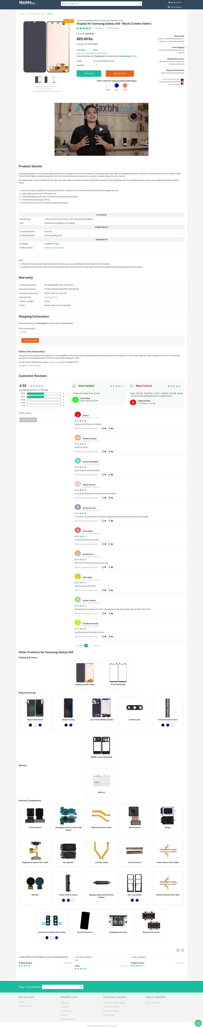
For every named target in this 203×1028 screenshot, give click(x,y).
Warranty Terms (51, 297)
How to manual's (153, 1002)
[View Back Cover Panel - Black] (30, 725)
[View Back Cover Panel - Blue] (40, 725)
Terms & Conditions (111, 1011)
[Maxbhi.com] (29, 2)
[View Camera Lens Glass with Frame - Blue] (56, 937)
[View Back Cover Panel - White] (35, 725)
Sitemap (64, 1015)
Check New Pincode (27, 328)
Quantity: (80, 65)
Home (21, 13)
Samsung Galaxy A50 (35, 13)
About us (64, 1002)
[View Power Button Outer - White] (73, 900)
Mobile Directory (68, 1019)
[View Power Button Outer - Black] (63, 900)
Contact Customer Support (114, 1002)
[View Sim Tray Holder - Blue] (137, 900)
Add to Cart (120, 73)
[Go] (81, 987)
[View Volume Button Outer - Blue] (167, 725)
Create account (25, 1006)
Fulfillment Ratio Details (54, 247)
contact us (52, 362)
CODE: (79, 61)
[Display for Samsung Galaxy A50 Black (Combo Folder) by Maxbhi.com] (46, 47)
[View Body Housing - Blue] (70, 725)
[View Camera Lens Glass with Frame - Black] (46, 937)
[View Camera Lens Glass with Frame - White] (51, 937)
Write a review (113, 28)
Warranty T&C (109, 1015)
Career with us (67, 1011)
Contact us (65, 1006)
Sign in (21, 1002)
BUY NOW (88, 73)
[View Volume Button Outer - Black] (162, 725)
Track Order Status (111, 1006)
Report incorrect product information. (92, 53)
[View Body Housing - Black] (66, 725)
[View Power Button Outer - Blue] (68, 900)
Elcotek (114, 1026)
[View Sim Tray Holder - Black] (132, 900)
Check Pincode (30, 340)
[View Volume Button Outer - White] (172, 725)
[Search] (140, 4)
